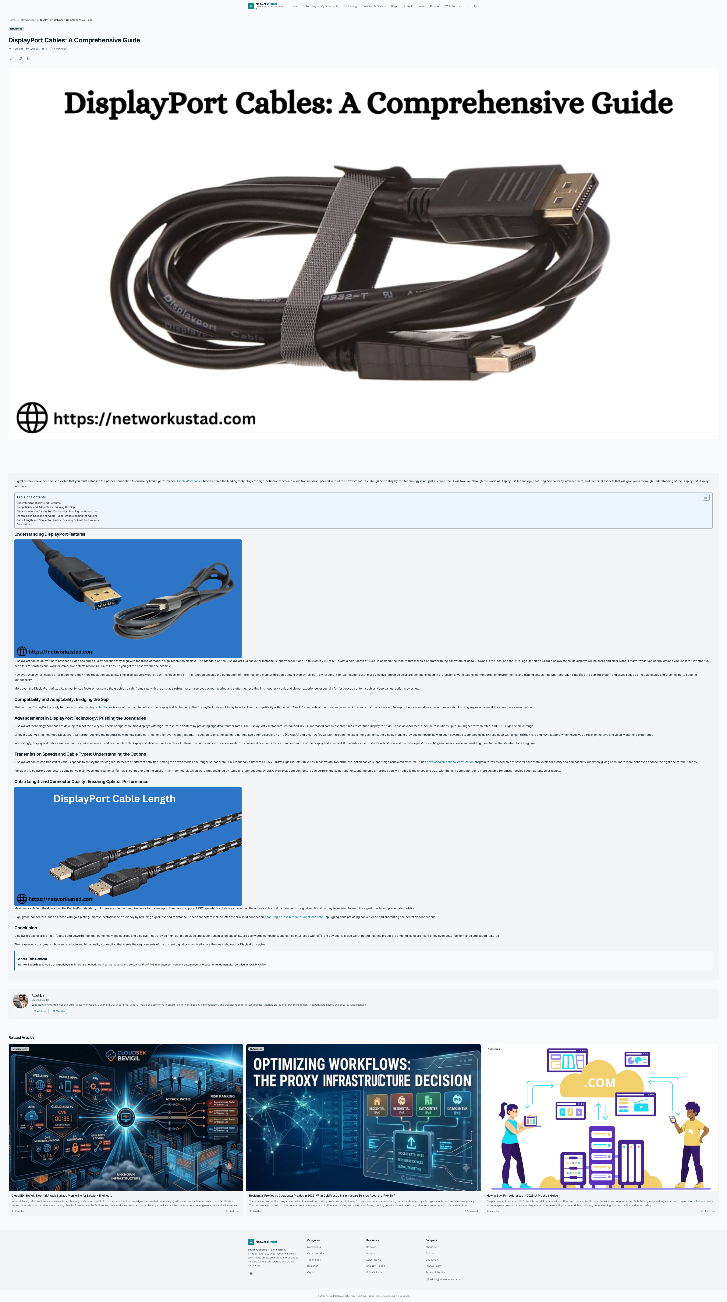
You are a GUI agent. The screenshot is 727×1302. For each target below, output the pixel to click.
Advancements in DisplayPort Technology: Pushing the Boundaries (57, 511)
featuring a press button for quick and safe (294, 917)
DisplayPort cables (189, 481)
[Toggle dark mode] (475, 6)
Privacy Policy (434, 1265)
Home (294, 6)
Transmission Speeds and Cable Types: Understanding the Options (57, 515)
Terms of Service (435, 1272)
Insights (408, 6)
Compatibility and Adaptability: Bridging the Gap (45, 507)
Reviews (435, 6)
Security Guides (375, 1265)
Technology (350, 6)
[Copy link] (12, 58)
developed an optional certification (450, 762)
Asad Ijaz (38, 995)
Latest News (373, 1259)
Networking (309, 6)
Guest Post (432, 1259)
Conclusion (23, 524)
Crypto (395, 6)
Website (60, 1011)
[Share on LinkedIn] (28, 58)
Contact (430, 1253)
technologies (104, 707)
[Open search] (468, 6)
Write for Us (452, 6)
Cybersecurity (329, 6)
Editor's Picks (374, 1272)
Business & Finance (374, 6)
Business (312, 1265)
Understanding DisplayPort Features (38, 502)
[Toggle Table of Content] (704, 497)
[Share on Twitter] (20, 58)
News (421, 6)
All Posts (41, 1011)
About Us (431, 1246)
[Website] (251, 1273)
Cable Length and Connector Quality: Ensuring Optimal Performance (58, 520)
